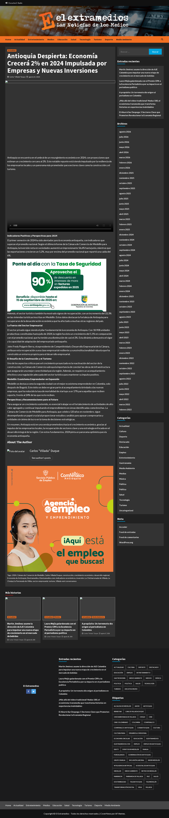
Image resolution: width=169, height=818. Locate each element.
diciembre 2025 (126, 173)
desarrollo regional (101, 575)
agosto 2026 (125, 131)
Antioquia (147, 706)
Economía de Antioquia (16, 578)
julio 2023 (123, 322)
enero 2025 (124, 229)
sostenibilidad (120, 782)
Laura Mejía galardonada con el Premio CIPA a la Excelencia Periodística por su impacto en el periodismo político (60, 628)
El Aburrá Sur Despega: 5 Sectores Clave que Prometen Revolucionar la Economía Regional (140, 113)
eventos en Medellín (131, 749)
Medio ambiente (131, 771)
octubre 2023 (125, 306)
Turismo (98, 39)
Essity (116, 749)
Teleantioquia (136, 782)
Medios (50, 39)
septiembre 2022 (127, 373)
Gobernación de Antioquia (139, 755)
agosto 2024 (125, 255)
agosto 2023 (125, 317)
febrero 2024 (125, 286)
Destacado (124, 442)
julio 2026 (123, 137)
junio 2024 (124, 265)
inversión (80, 578)
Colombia (136, 722)
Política (122, 484)
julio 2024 (123, 260)
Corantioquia (143, 728)
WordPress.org (126, 542)
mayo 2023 (124, 332)
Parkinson (118, 776)
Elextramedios (33, 578)
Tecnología (84, 39)
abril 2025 (123, 214)
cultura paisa (119, 733)
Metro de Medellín (148, 771)
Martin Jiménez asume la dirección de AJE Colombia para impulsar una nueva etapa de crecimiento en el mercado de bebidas (23, 630)
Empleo (122, 452)
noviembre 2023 (126, 301)
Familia (145, 749)
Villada (149, 787)
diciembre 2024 (126, 234)
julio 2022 (123, 384)
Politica (122, 489)
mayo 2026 (124, 147)
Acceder (123, 527)
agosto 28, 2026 (30, 640)
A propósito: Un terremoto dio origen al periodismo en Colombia (97, 626)
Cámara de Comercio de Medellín (30, 575)
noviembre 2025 (126, 178)
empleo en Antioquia (152, 744)
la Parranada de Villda (23, 581)
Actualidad (19, 39)
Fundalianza (119, 755)
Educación (62, 39)
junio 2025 (124, 204)
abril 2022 (123, 399)
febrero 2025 (125, 224)
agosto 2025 (125, 193)
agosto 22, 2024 (34, 77)
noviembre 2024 (126, 240)
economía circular (122, 738)
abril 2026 (123, 152)
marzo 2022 (124, 404)
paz (148, 776)
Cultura (122, 431)
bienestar (118, 711)
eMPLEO (137, 744)
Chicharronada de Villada (125, 717)
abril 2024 (123, 276)
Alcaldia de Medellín (122, 706)
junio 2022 (124, 389)
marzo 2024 (124, 281)
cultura (156, 728)
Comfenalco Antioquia (123, 728)
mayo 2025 (124, 209)
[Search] (162, 39)
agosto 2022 (125, 378)
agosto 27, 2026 (105, 633)
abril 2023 (123, 337)
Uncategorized (126, 510)
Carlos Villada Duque (53, 575)
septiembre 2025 (127, 188)
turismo (52, 581)
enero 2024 (124, 291)
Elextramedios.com (47, 578)
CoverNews (105, 813)
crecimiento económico (83, 575)
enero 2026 (124, 168)
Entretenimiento (36, 39)
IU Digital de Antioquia (145, 765)
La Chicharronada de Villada (96, 578)
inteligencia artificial (123, 765)
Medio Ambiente (124, 39)
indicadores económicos (66, 578)
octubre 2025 (125, 183)
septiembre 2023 (127, 312)
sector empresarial (40, 581)
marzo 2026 (124, 157)
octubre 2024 (125, 245)
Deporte (109, 39)
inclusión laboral (136, 760)
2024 (14, 575)
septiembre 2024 (127, 250)
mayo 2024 (124, 270)
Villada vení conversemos (66, 581)
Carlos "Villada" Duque (17, 77)
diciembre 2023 (126, 296)
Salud (73, 39)
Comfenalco (149, 722)
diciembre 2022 (126, 358)
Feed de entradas (127, 532)
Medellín (117, 771)
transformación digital (124, 787)
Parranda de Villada (134, 776)
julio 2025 (123, 198)
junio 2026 (124, 142)
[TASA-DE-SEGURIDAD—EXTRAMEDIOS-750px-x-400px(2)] (56, 284)
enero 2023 (124, 353)
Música (122, 479)
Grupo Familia (119, 760)
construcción (68, 575)
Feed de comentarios (129, 537)
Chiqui (142, 717)
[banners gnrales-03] (60, 518)
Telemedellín (151, 782)
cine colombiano (121, 722)
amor (137, 706)
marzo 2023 (124, 342)
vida (140, 787)
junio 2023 (124, 327)
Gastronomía (125, 463)
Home (8, 39)
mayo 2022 (124, 394)
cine (150, 717)
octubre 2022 (125, 368)
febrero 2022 (125, 409)
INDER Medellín (154, 760)
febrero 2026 (125, 162)
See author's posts (41, 457)
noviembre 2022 (126, 363)
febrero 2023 (125, 348)
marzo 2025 (124, 219)
